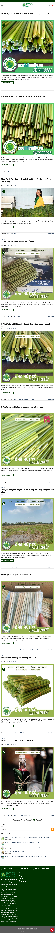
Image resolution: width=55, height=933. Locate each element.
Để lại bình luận (51, 233)
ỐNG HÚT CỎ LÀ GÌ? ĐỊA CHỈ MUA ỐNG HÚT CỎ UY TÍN (23, 97)
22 (37, 820)
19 (27, 820)
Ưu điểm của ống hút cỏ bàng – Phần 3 (17, 740)
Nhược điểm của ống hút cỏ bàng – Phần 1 (18, 658)
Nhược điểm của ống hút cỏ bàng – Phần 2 (18, 575)
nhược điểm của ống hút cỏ (17, 649)
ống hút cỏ (14, 233)
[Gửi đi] (52, 829)
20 (30, 820)
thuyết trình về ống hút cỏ (29, 399)
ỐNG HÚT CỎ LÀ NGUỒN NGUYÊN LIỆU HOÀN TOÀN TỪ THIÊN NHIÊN (23, 842)
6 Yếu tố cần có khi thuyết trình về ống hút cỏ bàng (22, 407)
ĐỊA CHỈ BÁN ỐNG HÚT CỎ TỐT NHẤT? (15, 851)
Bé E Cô (14, 18)
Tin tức (3, 11)
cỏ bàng (13, 567)
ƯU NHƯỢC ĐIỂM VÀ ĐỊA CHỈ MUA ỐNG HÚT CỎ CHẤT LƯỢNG (26, 14)
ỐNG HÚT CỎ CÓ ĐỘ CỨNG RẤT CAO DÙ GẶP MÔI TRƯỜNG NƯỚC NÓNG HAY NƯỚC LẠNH (28, 837)
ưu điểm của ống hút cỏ (33, 649)
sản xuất (18, 316)
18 (24, 820)
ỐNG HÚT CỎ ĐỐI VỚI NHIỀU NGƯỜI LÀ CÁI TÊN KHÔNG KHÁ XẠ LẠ (22, 847)
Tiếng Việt (49, 5)
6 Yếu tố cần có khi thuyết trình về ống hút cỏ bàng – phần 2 (25, 324)
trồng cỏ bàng (18, 567)
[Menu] (2, 5)
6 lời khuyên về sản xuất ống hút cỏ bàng (17, 241)
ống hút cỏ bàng (20, 399)
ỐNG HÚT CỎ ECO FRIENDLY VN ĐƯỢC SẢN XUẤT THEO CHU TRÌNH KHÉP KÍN (25, 856)
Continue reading (7, 82)
